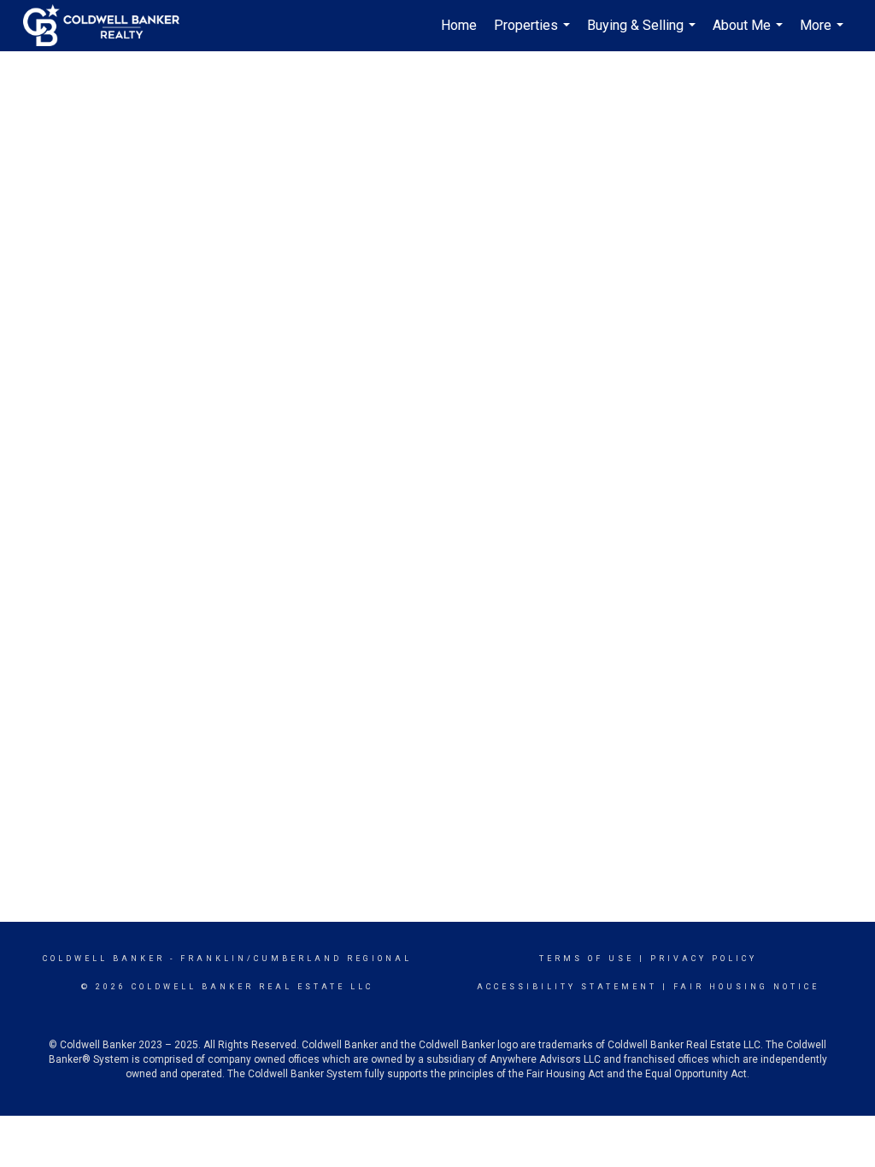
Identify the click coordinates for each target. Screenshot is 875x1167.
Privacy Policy (703, 958)
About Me (750, 34)
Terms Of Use (586, 958)
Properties (534, 34)
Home (459, 25)
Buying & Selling (643, 34)
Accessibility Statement (567, 986)
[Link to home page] (110, 25)
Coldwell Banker (104, 958)
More (824, 34)
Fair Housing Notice (746, 986)
